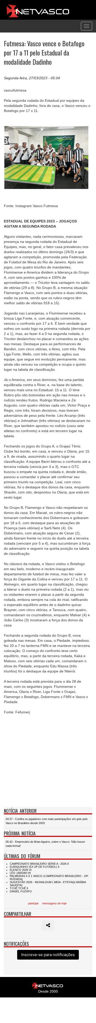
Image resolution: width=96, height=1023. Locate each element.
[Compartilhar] (48, 925)
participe (33, 903)
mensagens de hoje (54, 903)
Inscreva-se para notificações (48, 954)
